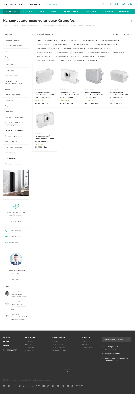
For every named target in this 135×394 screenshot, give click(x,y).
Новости (28, 344)
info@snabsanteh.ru (113, 354)
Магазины (29, 350)
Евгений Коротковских (16, 271)
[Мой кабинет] (110, 4)
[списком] (127, 34)
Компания (30, 337)
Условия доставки (58, 347)
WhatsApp (67, 371)
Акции (6, 341)
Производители (10, 350)
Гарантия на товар (59, 350)
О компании (29, 341)
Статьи (6, 287)
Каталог (7, 337)
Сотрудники (29, 347)
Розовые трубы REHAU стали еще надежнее (19, 318)
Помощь (55, 341)
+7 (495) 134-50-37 (34, 4)
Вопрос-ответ (86, 344)
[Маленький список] (113, 34)
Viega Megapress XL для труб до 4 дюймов (18, 296)
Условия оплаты (58, 344)
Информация (58, 337)
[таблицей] (131, 34)
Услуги (6, 346)
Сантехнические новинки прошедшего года (18, 307)
